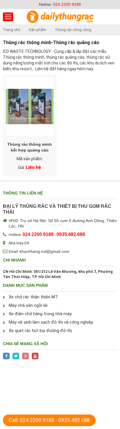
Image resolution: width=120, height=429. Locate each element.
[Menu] (8, 16)
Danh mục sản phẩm (25, 285)
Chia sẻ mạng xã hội (25, 343)
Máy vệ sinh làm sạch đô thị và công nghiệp (51, 322)
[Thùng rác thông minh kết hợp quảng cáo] (30, 106)
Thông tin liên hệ (23, 193)
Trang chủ (11, 30)
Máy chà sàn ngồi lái (28, 305)
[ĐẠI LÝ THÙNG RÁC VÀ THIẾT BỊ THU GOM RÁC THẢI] (60, 16)
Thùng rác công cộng (73, 30)
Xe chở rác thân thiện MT (33, 297)
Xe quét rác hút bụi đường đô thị (40, 330)
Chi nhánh (14, 260)
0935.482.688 (74, 420)
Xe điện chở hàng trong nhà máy (40, 313)
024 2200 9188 (67, 4)
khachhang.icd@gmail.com (44, 251)
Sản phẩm (37, 30)
